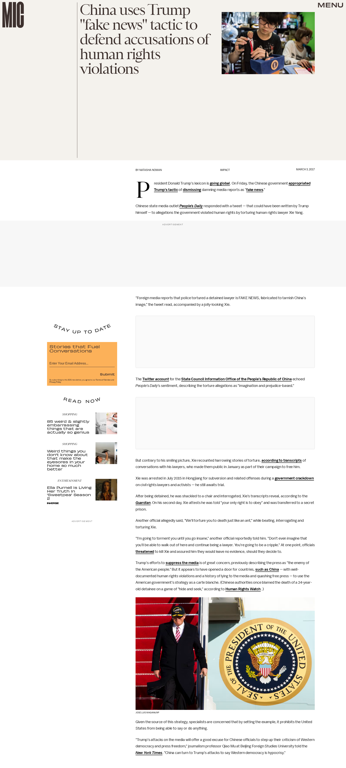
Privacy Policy (55, 382)
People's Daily (191, 206)
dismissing (192, 190)
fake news (254, 190)
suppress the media (182, 563)
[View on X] (225, 341)
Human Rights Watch (243, 589)
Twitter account (155, 379)
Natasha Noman (150, 170)
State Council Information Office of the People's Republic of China (236, 379)
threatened (145, 552)
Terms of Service (103, 380)
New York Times (149, 753)
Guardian (143, 503)
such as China (267, 569)
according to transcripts (282, 460)
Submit (107, 374)
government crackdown (294, 478)
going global (220, 183)
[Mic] (13, 15)
